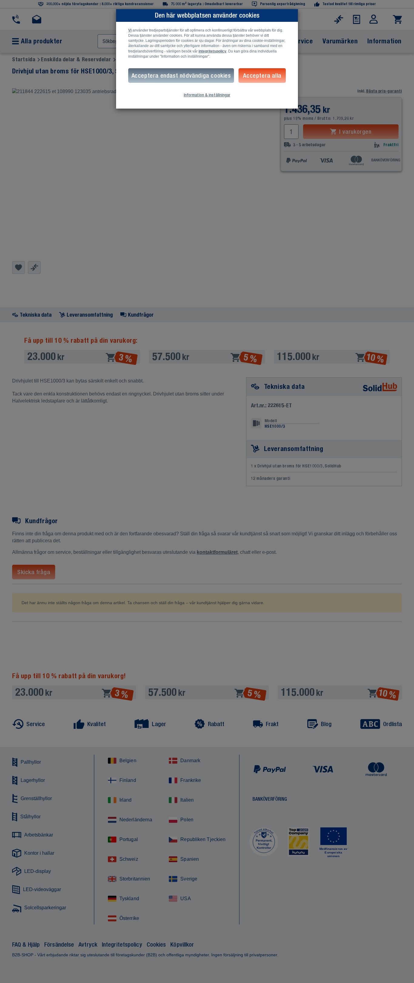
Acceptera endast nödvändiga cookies (181, 75)
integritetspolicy (212, 51)
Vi (130, 30)
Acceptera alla (262, 75)
